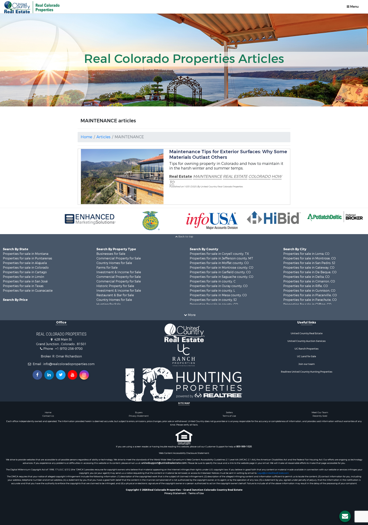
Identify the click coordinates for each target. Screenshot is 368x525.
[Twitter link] (61, 375)
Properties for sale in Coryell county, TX (219, 254)
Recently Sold (320, 415)
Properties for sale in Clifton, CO (307, 304)
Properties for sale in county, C (213, 281)
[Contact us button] (345, 516)
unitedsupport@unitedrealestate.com (164, 463)
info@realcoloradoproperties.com (68, 364)
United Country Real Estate (307, 333)
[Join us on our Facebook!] (37, 375)
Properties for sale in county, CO (214, 304)
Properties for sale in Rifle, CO (305, 286)
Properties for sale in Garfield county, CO (220, 272)
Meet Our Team (320, 412)
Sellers (229, 412)
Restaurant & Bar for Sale (115, 295)
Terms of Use (229, 415)
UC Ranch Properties (307, 348)
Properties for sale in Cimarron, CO (309, 281)
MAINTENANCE (207, 176)
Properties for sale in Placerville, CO (310, 295)
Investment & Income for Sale (118, 272)
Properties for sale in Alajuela (25, 263)
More (191, 315)
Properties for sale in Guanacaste (28, 291)
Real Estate (180, 176)
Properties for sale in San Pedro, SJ (309, 263)
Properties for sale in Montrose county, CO (221, 268)
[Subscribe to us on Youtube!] (72, 375)
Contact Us (48, 415)
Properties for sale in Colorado (26, 268)
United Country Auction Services (307, 341)
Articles (103, 137)
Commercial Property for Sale (118, 258)
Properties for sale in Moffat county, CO (219, 263)
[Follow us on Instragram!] (84, 375)
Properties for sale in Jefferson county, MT (221, 258)
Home (86, 137)
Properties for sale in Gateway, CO (308, 268)
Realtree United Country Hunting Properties (306, 371)
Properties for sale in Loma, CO (306, 254)
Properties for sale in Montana (25, 254)
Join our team (306, 364)
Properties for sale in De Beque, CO (310, 272)
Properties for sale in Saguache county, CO (221, 277)
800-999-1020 (244, 446)
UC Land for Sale (306, 356)
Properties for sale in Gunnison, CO (309, 291)
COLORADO (259, 176)
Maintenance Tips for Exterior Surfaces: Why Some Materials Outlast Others (228, 154)
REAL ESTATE (235, 176)
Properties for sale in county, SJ (213, 300)
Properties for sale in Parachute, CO (310, 300)
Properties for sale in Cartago (25, 272)
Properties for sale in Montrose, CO (309, 258)
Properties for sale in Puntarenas (27, 258)
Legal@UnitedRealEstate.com (273, 473)
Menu (354, 7)
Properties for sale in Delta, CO (306, 277)
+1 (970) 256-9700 (69, 349)
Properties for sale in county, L (212, 291)
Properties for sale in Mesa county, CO (218, 295)
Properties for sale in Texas (23, 286)
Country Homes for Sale (114, 263)
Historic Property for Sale (115, 286)
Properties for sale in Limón (23, 277)
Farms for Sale (107, 268)
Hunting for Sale (108, 304)
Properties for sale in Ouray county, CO (219, 286)
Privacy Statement (139, 415)
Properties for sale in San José (25, 281)
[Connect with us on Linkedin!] (49, 375)
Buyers (138, 412)
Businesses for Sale (110, 254)
